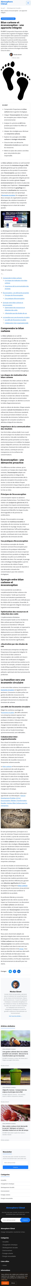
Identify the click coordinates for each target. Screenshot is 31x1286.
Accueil (3, 8)
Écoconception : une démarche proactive (16, 293)
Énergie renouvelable (9, 1256)
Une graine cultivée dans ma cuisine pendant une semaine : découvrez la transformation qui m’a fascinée (15, 1054)
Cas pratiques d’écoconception (14, 298)
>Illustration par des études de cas (16, 313)
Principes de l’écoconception (14, 295)
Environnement (7, 1250)
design (21, 949)
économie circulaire (8, 195)
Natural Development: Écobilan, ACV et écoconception (13, 798)
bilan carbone (7, 766)
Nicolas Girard (15, 992)
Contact (4, 1265)
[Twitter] (10, 971)
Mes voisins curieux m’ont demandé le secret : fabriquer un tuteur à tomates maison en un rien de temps (15, 1128)
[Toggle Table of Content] (2, 274)
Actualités (5, 1242)
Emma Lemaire (5, 1140)
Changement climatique (9, 1245)
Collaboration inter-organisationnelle (16, 323)
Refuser (13, 1283)
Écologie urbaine (7, 1253)
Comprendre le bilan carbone (12, 278)
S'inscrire (15, 1167)
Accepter (5, 1283)
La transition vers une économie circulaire (16, 317)
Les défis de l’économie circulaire (15, 320)
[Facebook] (14, 971)
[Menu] (28, 3)
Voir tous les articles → (15, 1016)
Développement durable (14, 8)
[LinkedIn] (19, 971)
